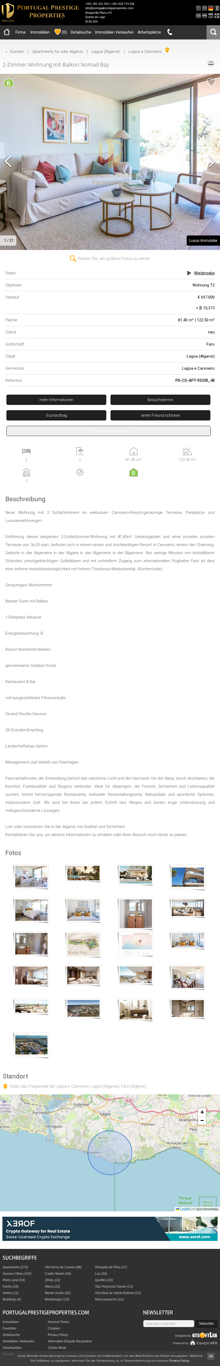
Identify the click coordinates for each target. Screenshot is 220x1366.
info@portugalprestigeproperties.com (109, 8)
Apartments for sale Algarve (57, 51)
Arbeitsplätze (149, 32)
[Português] (198, 8)
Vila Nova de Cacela (63, 1267)
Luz (101, 1274)
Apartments (15, 1267)
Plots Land (14, 1280)
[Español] (198, 15)
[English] (204, 8)
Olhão (52, 1280)
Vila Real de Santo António (118, 1293)
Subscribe (206, 1323)
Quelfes (104, 1280)
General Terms (58, 1322)
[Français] (217, 8)
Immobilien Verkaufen (114, 32)
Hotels (11, 1293)
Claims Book (57, 1348)
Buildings (12, 1299)
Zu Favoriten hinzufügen (108, 431)
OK (211, 1356)
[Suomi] (217, 15)
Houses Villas (17, 1274)
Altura (52, 1286)
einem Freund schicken (160, 415)
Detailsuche (81, 32)
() (64, 32)
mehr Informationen (56, 400)
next (212, 162)
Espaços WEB (207, 1343)
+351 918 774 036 (122, 3)
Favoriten (9, 1328)
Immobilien (40, 32)
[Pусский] (211, 15)
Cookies (54, 1328)
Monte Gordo (58, 1293)
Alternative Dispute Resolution (70, 1341)
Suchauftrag (56, 415)
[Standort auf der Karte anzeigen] (167, 50)
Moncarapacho (109, 1299)
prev (8, 162)
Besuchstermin (160, 400)
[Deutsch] (211, 8)
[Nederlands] (204, 15)
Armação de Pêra (111, 1267)
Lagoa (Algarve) (105, 51)
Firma (20, 32)
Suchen (17, 51)
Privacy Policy (58, 1335)
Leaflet (184, 1209)
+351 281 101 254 (97, 3)
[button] (202, 1112)
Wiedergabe (204, 273)
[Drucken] (211, 63)
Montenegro (57, 1299)
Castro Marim (58, 1274)
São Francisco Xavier (114, 1286)
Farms (11, 1286)
